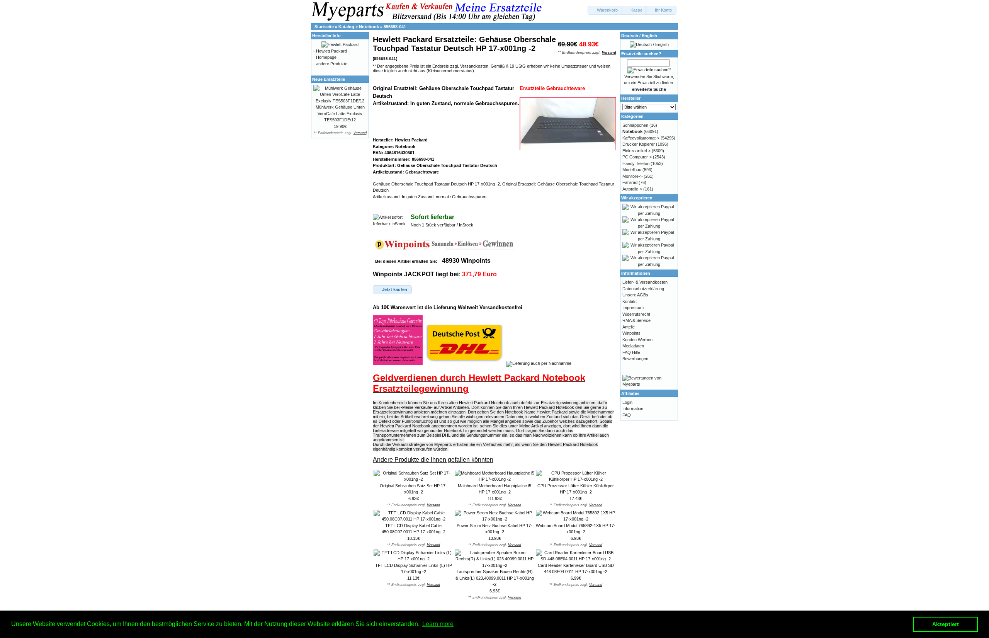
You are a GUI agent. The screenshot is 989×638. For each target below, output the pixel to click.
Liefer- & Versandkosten (645, 282)
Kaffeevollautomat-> (640, 138)
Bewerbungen (635, 358)
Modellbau (631, 169)
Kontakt (629, 301)
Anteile (628, 327)
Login (627, 402)
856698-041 (395, 26)
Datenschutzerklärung (643, 288)
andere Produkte (331, 63)
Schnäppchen (635, 125)
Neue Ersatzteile (328, 79)
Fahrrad (629, 182)
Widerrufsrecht (636, 314)
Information (632, 408)
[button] (605, 10)
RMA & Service (636, 320)
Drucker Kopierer (638, 144)
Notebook (369, 26)
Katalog (346, 26)
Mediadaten (633, 346)
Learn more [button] (438, 624)
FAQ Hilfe (631, 352)
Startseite (324, 26)
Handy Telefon (635, 163)
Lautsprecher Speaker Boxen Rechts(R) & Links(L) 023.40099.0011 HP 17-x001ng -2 (494, 578)
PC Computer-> (637, 157)
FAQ (626, 415)
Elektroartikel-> (636, 150)
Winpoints (631, 333)
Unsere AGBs (635, 295)
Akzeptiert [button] (945, 624)
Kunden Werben (637, 339)
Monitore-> (632, 176)
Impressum (633, 307)
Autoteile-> (632, 189)
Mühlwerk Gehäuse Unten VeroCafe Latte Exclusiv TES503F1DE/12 (340, 113)
